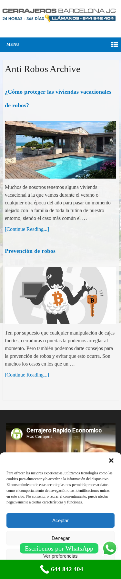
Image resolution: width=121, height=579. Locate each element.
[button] (111, 460)
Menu (12, 44)
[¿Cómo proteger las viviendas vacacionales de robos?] (60, 150)
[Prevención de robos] (60, 295)
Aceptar (60, 520)
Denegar (61, 538)
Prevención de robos (30, 251)
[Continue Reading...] (27, 229)
